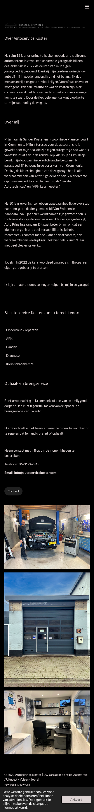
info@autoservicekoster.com (35, 473)
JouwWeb (24, 784)
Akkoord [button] (76, 799)
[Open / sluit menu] (87, 6)
